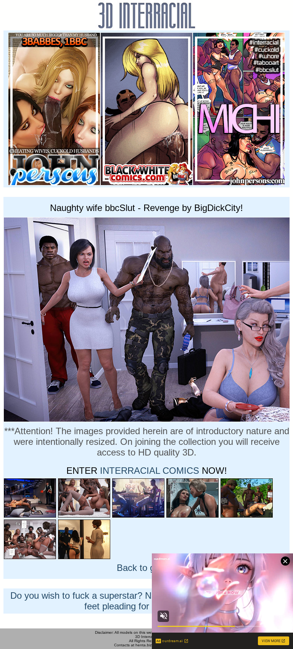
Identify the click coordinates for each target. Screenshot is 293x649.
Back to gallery (146, 568)
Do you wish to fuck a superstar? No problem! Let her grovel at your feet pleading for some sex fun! (146, 600)
